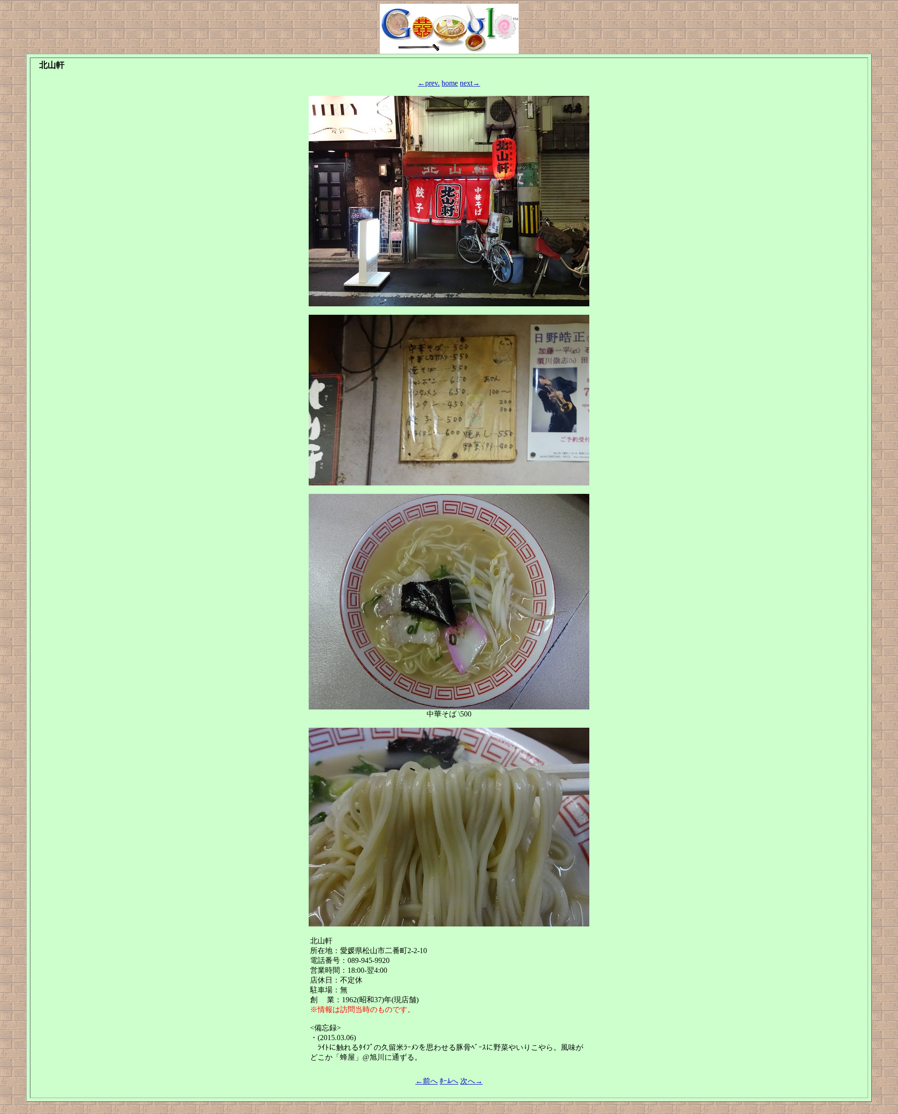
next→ (470, 83)
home (450, 83)
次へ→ (471, 1081)
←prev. (429, 83)
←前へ (426, 1081)
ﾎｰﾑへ (449, 1081)
